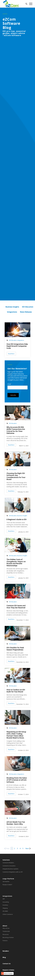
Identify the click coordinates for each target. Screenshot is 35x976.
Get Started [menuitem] (6, 881)
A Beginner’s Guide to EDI (17, 519)
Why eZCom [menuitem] (6, 928)
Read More (11, 354)
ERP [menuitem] (4, 899)
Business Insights (12, 307)
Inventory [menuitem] (5, 905)
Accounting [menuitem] (6, 902)
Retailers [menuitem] (6, 951)
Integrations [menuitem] (7, 896)
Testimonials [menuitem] (6, 931)
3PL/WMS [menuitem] (5, 911)
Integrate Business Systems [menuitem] (10, 869)
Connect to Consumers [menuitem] (9, 866)
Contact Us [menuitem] (7, 963)
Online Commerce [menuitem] (8, 914)
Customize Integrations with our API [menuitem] (13, 872)
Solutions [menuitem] (6, 860)
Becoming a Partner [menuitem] (8, 937)
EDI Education (27, 307)
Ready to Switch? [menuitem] (7, 884)
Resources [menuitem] (6, 934)
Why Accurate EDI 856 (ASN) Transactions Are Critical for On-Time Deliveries (16, 430)
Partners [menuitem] (5, 940)
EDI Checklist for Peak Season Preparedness (15, 649)
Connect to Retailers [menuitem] (8, 863)
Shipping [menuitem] (5, 908)
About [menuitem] (5, 926)
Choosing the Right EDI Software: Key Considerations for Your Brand (16, 476)
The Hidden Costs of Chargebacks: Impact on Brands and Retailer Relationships (16, 562)
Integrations (12, 312)
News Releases (26, 312)
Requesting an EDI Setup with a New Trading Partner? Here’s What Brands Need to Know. (16, 735)
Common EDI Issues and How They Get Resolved (16, 606)
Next (27, 848)
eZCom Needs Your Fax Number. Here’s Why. (16, 823)
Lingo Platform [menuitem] (8, 878)
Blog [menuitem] (4, 957)
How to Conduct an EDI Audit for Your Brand (16, 691)
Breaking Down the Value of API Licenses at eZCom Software (17, 780)
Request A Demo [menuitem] (8, 970)
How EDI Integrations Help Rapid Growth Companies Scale (17, 346)
